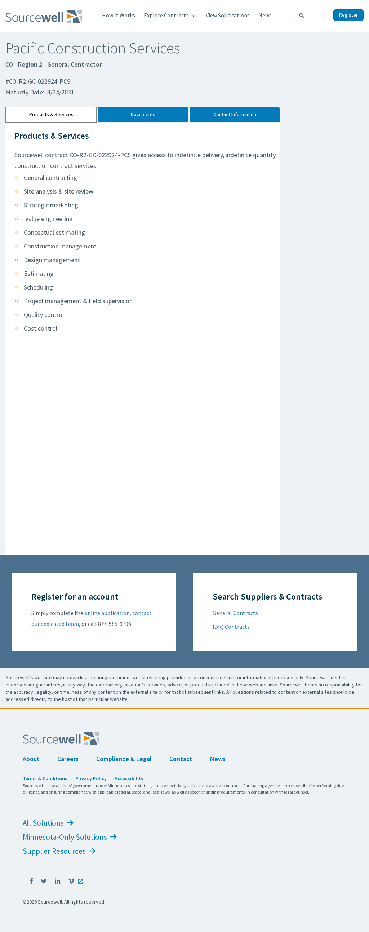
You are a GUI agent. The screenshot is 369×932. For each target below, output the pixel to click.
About (31, 759)
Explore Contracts (170, 15)
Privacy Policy (91, 778)
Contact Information (234, 114)
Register (348, 15)
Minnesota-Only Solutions (65, 837)
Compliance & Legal (124, 759)
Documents (143, 114)
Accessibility (129, 778)
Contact (180, 759)
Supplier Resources (55, 851)
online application (107, 613)
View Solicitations (228, 15)
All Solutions (44, 823)
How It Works (118, 15)
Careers (68, 759)
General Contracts (235, 613)
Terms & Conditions (45, 778)
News (265, 15)
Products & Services (51, 114)
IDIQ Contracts (231, 626)
